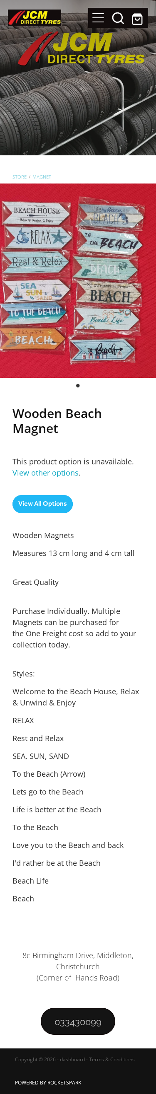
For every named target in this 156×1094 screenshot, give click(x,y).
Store (19, 177)
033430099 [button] (78, 1021)
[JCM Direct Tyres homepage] (48, 18)
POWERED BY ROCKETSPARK (48, 1082)
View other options (45, 472)
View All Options (42, 503)
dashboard (72, 1059)
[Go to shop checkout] (138, 18)
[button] (118, 18)
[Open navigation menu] (98, 18)
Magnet (41, 177)
